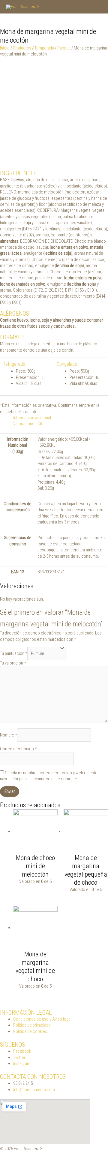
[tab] (60, 418)
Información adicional (32, 417)
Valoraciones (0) (27, 423)
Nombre (8, 735)
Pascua (63, 48)
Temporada (44, 48)
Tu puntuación (13, 653)
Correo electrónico (18, 749)
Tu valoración (13, 663)
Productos (22, 48)
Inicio (5, 48)
